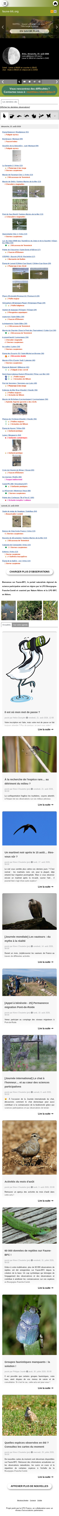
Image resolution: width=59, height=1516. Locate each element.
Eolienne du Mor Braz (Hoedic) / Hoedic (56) (20, 390)
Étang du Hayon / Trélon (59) (13, 428)
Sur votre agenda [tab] (20, 625)
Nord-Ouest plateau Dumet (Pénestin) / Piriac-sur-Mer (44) (25, 374)
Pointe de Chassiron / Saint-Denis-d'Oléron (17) (21, 250)
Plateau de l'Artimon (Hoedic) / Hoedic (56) (19, 419)
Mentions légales (22, 1500)
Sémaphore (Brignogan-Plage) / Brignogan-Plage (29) (23, 303)
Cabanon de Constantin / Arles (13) (16, 545)
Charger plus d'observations (30, 572)
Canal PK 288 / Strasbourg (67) (14, 484)
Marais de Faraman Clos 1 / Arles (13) (17, 175)
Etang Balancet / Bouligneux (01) (15, 132)
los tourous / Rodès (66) (12, 477)
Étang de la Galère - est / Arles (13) (16, 561)
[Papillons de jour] (48, 116)
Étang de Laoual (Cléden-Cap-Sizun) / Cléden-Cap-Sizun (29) (26, 263)
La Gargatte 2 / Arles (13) (12, 166)
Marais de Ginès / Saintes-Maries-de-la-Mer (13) (21, 182)
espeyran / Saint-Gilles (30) (13, 317)
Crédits (39, 1500)
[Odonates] (41, 116)
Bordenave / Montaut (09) (12, 139)
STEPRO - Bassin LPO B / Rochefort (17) (18, 257)
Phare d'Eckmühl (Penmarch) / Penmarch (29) (21, 296)
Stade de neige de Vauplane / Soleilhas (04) (19, 511)
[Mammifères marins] (19, 116)
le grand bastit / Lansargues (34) (15, 337)
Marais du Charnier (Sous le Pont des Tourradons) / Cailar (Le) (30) (29, 330)
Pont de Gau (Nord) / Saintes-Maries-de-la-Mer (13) (22, 214)
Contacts (33, 1500)
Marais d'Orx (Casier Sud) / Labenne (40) (18, 360)
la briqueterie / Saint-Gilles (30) (14, 324)
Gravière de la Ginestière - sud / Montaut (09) (20, 146)
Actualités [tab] (6, 625)
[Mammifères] (12, 116)
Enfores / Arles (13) (10, 552)
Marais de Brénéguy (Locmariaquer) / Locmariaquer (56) (25, 399)
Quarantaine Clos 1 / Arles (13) (14, 234)
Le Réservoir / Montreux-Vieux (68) (16, 491)
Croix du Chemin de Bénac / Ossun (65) (18, 470)
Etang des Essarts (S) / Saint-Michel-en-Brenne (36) (23, 354)
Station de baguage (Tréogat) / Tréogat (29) (19, 310)
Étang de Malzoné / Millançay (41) (15, 367)
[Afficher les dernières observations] (15, 107)
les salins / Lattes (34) (11, 347)
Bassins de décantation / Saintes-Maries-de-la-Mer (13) (24, 538)
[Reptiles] (26, 116)
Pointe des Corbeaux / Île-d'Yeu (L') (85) (18, 498)
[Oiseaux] (4, 116)
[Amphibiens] (34, 116)
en (55, 11)
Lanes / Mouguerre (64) (11, 435)
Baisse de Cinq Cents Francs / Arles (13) (18, 531)
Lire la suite (44, 729)
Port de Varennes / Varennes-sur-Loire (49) (19, 383)
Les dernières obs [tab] (9, 102)
